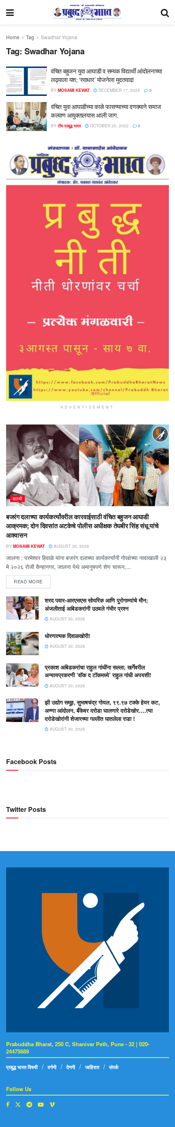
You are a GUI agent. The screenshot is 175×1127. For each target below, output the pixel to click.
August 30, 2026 (70, 546)
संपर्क (113, 1067)
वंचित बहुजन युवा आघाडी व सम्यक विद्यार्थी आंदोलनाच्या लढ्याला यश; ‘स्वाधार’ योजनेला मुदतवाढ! (106, 75)
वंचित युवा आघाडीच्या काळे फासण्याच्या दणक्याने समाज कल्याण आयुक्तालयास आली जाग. (106, 110)
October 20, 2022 (109, 126)
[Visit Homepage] (87, 12)
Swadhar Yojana (59, 36)
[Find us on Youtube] (41, 1104)
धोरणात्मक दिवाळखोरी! (67, 635)
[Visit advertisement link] (87, 272)
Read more (32, 580)
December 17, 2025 (118, 90)
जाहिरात (92, 1067)
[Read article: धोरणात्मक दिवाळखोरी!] (22, 643)
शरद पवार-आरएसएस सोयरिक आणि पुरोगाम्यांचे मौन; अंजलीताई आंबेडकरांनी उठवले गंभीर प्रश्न (96, 604)
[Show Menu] (10, 12)
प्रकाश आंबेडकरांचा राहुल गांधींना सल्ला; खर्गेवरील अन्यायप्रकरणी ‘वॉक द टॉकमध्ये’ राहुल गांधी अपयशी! (98, 671)
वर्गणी (52, 1067)
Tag (30, 36)
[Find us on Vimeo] (52, 1104)
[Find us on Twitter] (18, 1104)
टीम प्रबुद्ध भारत (69, 126)
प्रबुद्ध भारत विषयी (22, 1067)
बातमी (17, 498)
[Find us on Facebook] (7, 1104)
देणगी (70, 1067)
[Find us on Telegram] (29, 1104)
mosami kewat (74, 90)
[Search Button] (165, 12)
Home (13, 36)
